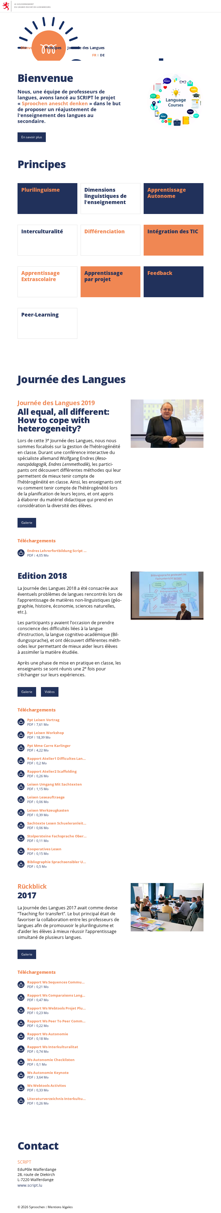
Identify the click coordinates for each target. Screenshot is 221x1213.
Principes (53, 47)
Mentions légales (60, 1207)
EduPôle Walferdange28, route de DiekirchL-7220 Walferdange (37, 1174)
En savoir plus (31, 137)
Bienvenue (29, 47)
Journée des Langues (86, 47)
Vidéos (50, 691)
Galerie (26, 522)
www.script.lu (30, 1185)
